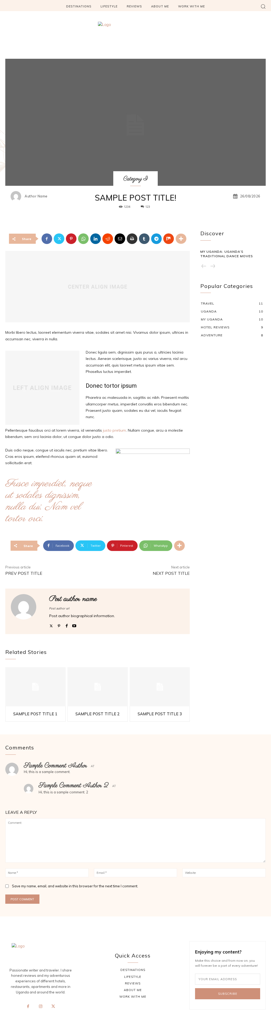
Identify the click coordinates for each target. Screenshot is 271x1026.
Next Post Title (171, 573)
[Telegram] (156, 238)
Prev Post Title (23, 573)
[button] (263, 6)
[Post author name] (27, 611)
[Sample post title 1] (35, 686)
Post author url (59, 608)
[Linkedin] (95, 238)
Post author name (73, 599)
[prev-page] (203, 266)
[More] (181, 238)
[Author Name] (17, 196)
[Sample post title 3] (160, 686)
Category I (135, 179)
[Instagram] (41, 1007)
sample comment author (55, 765)
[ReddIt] (107, 238)
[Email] (120, 238)
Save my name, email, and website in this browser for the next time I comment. (75, 886)
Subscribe (227, 994)
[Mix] (168, 238)
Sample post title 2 (97, 713)
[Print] (132, 238)
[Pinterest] (71, 238)
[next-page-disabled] (212, 266)
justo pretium (114, 430)
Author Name (36, 196)
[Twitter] (59, 238)
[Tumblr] (144, 238)
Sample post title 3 (160, 713)
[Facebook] (47, 238)
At (92, 766)
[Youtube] (74, 625)
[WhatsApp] (83, 238)
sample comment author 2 (74, 785)
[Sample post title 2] (97, 686)
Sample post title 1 (35, 713)
